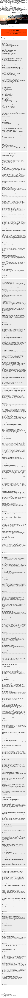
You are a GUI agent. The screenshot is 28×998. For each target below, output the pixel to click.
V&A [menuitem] (4, 24)
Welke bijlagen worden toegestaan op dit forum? (10, 140)
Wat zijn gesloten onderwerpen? (7, 94)
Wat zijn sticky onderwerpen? (7, 93)
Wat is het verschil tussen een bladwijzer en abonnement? (12, 131)
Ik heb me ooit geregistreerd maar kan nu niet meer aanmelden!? (13, 47)
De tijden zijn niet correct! (6, 57)
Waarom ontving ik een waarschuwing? (9, 78)
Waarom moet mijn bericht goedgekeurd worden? (10, 81)
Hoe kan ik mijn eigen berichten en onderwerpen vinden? (12, 128)
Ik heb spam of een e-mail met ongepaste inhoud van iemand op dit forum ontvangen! (14, 114)
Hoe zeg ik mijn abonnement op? (8, 137)
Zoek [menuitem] (6, 24)
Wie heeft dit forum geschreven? (7, 145)
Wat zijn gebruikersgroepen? (7, 100)
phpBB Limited (17, 938)
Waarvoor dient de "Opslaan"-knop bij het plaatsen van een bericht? (14, 80)
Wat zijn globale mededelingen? (7, 90)
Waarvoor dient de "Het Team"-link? (8, 107)
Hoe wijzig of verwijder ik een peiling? (8, 74)
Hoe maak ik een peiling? (6, 72)
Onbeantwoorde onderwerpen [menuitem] (22, 14)
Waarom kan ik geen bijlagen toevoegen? (9, 76)
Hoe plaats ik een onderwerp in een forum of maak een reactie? (13, 68)
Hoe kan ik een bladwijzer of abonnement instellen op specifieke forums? (13, 136)
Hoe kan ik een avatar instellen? (7, 61)
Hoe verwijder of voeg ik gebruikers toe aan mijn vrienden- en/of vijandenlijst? (13, 120)
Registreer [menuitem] (15, 12)
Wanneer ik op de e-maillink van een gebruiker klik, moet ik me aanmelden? (13, 65)
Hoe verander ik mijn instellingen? (8, 54)
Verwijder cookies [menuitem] (11, 990)
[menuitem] (2, 24)
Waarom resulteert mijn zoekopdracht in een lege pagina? (12, 125)
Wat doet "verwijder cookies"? (7, 51)
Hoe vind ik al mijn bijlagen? (7, 142)
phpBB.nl (10, 994)
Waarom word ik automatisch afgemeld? (9, 50)
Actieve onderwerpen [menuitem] (25, 14)
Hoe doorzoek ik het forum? (7, 123)
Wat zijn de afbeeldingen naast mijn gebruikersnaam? (11, 60)
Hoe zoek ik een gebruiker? (7, 127)
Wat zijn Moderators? (5, 99)
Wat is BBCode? (5, 86)
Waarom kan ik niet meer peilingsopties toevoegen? (11, 73)
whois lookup (4, 959)
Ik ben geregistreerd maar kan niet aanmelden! (10, 45)
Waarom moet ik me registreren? (7, 42)
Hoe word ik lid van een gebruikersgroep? (9, 101)
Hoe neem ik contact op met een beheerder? (10, 150)
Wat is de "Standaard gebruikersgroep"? (9, 106)
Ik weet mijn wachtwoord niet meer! (8, 49)
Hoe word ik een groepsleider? (7, 102)
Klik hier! (14, 35)
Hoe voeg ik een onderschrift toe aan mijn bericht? (11, 71)
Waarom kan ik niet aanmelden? (7, 46)
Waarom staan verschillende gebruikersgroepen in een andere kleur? (13, 105)
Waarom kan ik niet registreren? (7, 44)
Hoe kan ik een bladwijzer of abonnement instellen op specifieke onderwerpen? (13, 133)
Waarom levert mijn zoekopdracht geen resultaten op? (11, 124)
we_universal (4, 995)
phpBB (5, 993)
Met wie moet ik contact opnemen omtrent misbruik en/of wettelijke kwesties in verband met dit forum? (13, 148)
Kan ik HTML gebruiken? (6, 87)
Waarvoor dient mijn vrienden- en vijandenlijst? (10, 117)
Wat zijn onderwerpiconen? (7, 95)
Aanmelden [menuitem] (21, 12)
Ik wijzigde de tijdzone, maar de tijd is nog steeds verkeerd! (12, 58)
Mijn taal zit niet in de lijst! (6, 59)
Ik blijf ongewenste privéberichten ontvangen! (10, 112)
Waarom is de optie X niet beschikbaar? (9, 146)
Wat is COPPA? (4, 43)
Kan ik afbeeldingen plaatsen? (7, 89)
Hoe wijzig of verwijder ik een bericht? (8, 69)
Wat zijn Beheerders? (6, 98)
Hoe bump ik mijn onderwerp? (7, 82)
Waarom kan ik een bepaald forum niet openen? (10, 75)
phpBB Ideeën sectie (11, 949)
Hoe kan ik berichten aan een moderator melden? (11, 79)
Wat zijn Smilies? (5, 88)
